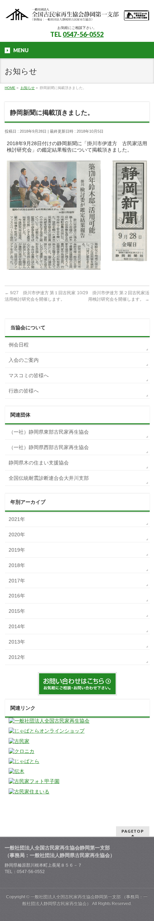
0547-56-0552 (83, 34)
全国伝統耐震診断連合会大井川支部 (49, 478)
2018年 (17, 565)
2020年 (17, 534)
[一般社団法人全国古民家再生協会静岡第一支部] (77, 13)
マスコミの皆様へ (29, 375)
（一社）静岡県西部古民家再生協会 (49, 447)
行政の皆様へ (24, 391)
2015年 (17, 611)
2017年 (17, 580)
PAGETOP (132, 831)
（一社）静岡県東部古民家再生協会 (49, 432)
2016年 (17, 596)
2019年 (17, 550)
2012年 (17, 657)
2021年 (17, 519)
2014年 (17, 626)
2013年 (17, 642)
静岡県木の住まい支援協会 (39, 463)
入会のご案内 (24, 360)
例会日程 (19, 345)
